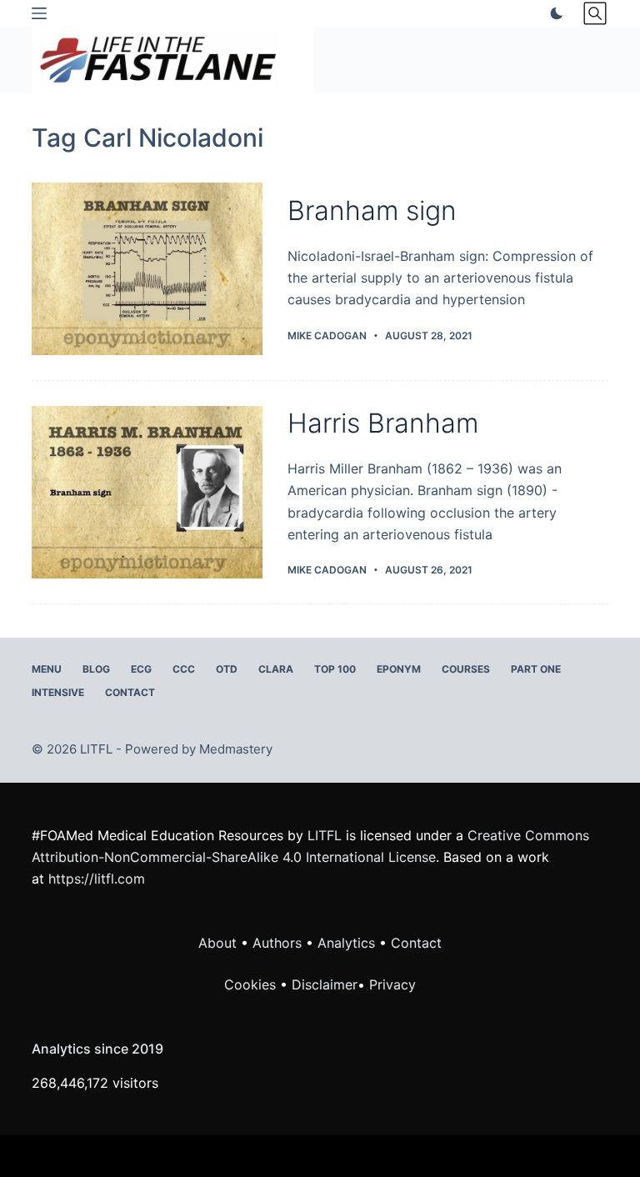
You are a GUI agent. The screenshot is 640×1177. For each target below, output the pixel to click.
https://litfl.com (96, 878)
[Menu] (39, 13)
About (217, 942)
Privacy (392, 984)
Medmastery (235, 749)
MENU (47, 669)
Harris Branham (383, 423)
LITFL (325, 835)
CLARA (275, 669)
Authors (277, 942)
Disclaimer (325, 984)
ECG (141, 669)
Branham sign (372, 210)
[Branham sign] (147, 269)
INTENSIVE (58, 692)
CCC (183, 669)
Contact (130, 692)
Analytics (346, 942)
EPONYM (399, 669)
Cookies (252, 984)
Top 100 (335, 669)
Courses (466, 669)
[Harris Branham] (147, 492)
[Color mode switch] (553, 13)
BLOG (96, 669)
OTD (227, 669)
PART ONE (536, 669)
